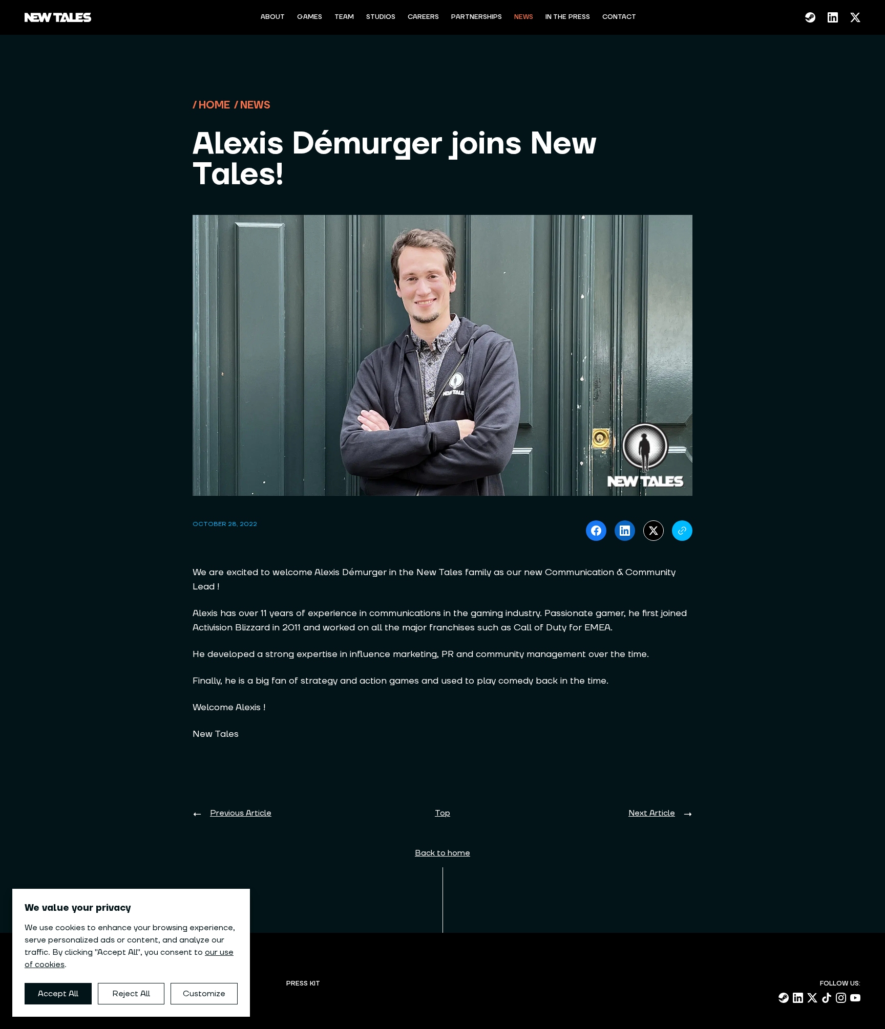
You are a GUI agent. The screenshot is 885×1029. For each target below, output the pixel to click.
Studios (380, 17)
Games (309, 17)
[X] (855, 17)
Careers (423, 17)
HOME (214, 105)
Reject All (131, 994)
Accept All (58, 994)
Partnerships (476, 17)
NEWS (255, 105)
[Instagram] (841, 998)
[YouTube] (855, 998)
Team (344, 17)
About (273, 17)
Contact (619, 17)
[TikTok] (826, 998)
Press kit (303, 983)
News (523, 17)
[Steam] (810, 17)
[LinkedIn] (833, 17)
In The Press (567, 17)
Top (442, 813)
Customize (204, 994)
